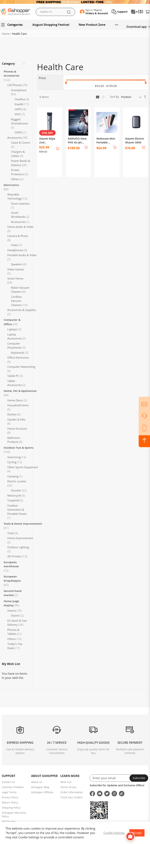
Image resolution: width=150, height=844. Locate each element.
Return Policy (10, 802)
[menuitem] (13, 25)
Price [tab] (42, 78)
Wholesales (9, 821)
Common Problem (13, 787)
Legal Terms (9, 792)
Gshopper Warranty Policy (14, 814)
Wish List (65, 782)
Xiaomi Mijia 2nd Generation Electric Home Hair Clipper (48, 140)
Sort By (114, 96)
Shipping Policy (11, 807)
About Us (36, 782)
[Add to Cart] (57, 148)
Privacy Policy (10, 797)
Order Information (71, 792)
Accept (137, 833)
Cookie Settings (114, 833)
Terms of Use (68, 787)
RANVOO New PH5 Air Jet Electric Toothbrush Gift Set (78, 140)
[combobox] (55, 12)
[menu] (75, 25)
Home (6, 33)
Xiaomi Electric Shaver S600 (134, 140)
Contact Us (8, 782)
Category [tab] (8, 64)
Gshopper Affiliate (42, 792)
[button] (119, 11)
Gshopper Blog (40, 787)
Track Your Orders (71, 797)
